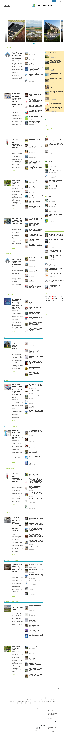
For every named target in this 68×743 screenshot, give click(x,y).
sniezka (26, 701)
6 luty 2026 (32, 544)
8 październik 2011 (53, 206)
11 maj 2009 (52, 221)
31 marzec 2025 (32, 490)
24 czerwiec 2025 (33, 631)
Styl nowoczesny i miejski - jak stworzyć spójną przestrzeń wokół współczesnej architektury (36, 529)
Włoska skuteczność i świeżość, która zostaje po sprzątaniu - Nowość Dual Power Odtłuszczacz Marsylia (35, 100)
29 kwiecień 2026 (33, 414)
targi (43, 699)
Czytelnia (9, 176)
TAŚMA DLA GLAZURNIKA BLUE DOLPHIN (36, 456)
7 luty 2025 (52, 247)
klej (10, 699)
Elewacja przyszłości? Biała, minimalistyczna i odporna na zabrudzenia (34, 373)
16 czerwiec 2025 (53, 271)
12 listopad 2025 (32, 124)
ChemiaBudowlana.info (31, 738)
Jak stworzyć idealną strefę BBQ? (16, 182)
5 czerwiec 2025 (53, 64)
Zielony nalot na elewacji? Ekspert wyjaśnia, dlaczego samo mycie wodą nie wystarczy (36, 356)
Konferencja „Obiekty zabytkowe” (34, 406)
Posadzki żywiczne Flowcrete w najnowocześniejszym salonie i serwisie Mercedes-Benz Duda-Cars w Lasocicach (36, 523)
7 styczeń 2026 (32, 147)
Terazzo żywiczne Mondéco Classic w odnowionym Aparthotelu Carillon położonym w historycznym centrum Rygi (36, 535)
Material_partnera (40, 701)
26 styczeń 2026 (32, 615)
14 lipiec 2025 (32, 626)
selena (51, 701)
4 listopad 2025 (52, 276)
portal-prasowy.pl (26, 717)
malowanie (47, 699)
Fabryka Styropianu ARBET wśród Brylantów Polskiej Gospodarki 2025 (17, 55)
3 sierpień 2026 (32, 271)
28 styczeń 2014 (53, 211)
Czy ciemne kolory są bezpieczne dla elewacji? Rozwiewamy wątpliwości (17, 345)
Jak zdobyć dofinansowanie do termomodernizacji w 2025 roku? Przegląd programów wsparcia (55, 61)
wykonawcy (18, 699)
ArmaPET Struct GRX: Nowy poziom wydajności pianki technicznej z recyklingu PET (35, 506)
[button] (33, 43)
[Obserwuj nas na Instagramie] (9, 6)
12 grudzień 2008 (53, 201)
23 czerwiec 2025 (54, 94)
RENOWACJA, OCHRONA (12, 560)
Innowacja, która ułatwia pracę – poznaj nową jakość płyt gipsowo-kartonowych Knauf (36, 635)
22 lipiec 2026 (52, 282)
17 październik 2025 (33, 621)
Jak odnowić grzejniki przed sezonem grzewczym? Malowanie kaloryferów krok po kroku (35, 167)
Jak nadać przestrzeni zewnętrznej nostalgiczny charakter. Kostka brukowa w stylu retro (56, 79)
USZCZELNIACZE (10, 468)
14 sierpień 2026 (32, 220)
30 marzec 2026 (32, 519)
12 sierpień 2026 (32, 54)
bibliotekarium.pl (26, 721)
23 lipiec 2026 (32, 70)
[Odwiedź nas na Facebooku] (5, 6)
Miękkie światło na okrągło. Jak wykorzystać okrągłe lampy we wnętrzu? (17, 568)
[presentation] (60, 18)
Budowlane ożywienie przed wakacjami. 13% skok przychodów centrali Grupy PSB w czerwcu (36, 74)
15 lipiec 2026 (32, 208)
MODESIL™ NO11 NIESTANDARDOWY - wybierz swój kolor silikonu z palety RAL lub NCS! (36, 493)
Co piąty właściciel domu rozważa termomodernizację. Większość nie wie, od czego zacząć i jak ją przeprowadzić (56, 234)
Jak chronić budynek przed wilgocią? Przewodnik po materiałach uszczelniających (35, 487)
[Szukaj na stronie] (11, 6)
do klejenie (47, 701)
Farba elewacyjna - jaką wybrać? (34, 139)
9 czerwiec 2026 (32, 376)
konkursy (36, 699)
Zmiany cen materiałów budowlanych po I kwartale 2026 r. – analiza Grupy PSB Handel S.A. (56, 263)
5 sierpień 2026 (32, 187)
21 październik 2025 (54, 82)
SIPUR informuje (32, 79)
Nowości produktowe (12, 88)
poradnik (22, 699)
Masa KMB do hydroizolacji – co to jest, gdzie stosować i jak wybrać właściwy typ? (56, 108)
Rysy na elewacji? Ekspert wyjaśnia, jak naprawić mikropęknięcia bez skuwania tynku (35, 245)
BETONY (8, 642)
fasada (53, 699)
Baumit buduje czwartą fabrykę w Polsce (17, 607)
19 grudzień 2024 (33, 637)
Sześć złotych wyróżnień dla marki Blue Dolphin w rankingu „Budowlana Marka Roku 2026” (36, 362)
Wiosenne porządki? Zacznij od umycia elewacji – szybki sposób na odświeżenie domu (36, 411)
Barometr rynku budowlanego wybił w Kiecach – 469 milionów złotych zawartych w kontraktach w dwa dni (55, 256)
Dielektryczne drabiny (53, 209)
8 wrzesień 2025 (32, 475)
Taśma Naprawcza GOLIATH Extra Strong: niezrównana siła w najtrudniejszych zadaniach (36, 438)
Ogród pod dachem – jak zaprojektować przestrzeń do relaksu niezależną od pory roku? (36, 541)
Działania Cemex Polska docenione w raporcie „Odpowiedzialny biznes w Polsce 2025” (35, 669)
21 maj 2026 (32, 407)
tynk (50, 699)
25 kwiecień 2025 (53, 99)
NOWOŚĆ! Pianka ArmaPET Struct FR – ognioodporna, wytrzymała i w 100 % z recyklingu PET (35, 499)
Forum (51, 1)
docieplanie (13, 699)
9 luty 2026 (32, 119)
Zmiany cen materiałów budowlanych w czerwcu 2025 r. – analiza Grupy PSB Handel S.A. (35, 329)
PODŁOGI (8, 512)
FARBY (7, 380)
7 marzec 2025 (52, 259)
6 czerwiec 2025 (32, 484)
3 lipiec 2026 (32, 81)
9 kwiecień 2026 (52, 265)
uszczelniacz (27, 699)
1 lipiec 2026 (32, 672)
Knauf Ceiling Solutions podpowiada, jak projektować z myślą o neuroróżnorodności (36, 619)
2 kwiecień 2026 (32, 589)
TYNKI (7, 337)
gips (44, 701)
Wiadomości (9, 47)
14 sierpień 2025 (32, 464)
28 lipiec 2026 (32, 59)
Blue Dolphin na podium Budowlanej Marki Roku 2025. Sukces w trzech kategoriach (35, 462)
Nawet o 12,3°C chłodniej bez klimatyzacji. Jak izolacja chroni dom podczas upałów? (35, 224)
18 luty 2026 (32, 538)
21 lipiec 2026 (32, 202)
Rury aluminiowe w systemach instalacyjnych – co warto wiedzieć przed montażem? (56, 151)
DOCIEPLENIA (9, 253)
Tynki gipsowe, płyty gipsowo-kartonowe (56, 204)
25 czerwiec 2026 (33, 358)
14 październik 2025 (33, 157)
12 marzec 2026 (32, 525)
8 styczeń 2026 (32, 141)
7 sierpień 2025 (53, 111)
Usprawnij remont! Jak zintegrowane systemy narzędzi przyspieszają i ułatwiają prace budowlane (35, 161)
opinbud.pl (25, 719)
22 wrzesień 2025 (33, 163)
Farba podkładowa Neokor (53, 199)
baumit (16, 701)
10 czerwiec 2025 (54, 104)
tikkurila (35, 701)
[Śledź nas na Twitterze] (7, 6)
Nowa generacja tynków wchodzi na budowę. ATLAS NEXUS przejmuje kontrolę (35, 94)
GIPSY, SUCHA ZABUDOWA (12, 601)
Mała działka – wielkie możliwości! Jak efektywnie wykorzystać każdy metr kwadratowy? (56, 68)
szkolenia (54, 701)
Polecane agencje (50, 119)
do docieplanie (12, 701)
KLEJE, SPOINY (9, 294)
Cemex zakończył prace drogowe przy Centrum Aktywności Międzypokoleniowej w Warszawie (35, 663)
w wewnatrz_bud (21, 701)
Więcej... (13, 83)
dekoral (29, 701)
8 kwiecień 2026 (52, 288)
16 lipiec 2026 (32, 288)
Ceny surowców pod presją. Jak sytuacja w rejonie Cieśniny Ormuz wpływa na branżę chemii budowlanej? (36, 68)
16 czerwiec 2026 (33, 388)
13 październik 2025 (53, 236)
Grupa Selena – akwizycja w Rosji (55, 220)
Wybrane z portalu (11, 134)
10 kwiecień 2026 (33, 114)
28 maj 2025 (52, 140)
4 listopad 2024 (32, 508)
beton (32, 701)
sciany (31, 699)
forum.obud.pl (25, 712)
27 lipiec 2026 (32, 242)
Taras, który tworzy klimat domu (34, 180)
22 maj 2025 (52, 153)
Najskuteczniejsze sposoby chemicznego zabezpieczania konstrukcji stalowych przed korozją (35, 145)
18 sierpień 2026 (53, 172)
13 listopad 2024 (32, 502)
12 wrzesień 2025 (33, 169)
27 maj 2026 (32, 403)
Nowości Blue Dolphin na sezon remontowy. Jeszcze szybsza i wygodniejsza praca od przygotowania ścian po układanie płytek (17, 100)
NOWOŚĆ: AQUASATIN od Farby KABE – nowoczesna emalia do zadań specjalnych (35, 111)
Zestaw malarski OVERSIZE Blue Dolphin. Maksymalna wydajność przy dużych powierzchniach (36, 307)
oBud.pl (54, 1)
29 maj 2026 (32, 393)
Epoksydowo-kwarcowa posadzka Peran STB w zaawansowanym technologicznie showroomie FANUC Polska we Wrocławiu (17, 524)
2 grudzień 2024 (32, 496)
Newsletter (46, 1)
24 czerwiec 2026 (33, 677)
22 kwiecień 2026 (33, 108)
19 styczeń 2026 (32, 549)
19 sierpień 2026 (53, 166)
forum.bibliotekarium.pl (27, 723)
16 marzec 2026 (32, 303)
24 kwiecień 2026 (33, 584)
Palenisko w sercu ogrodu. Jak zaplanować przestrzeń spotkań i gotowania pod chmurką (34, 206)
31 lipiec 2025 (32, 332)
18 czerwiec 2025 (54, 88)
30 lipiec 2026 (32, 192)
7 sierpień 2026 (32, 266)
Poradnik (8, 214)
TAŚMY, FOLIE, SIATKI (11, 426)
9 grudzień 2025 (32, 152)
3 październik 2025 (53, 242)
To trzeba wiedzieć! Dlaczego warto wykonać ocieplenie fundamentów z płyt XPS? (56, 86)
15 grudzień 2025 (33, 309)
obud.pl (24, 710)
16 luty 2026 (32, 441)
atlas (33, 699)
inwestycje (40, 699)
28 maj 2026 (32, 398)
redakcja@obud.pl (60, 1)
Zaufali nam (49, 124)
